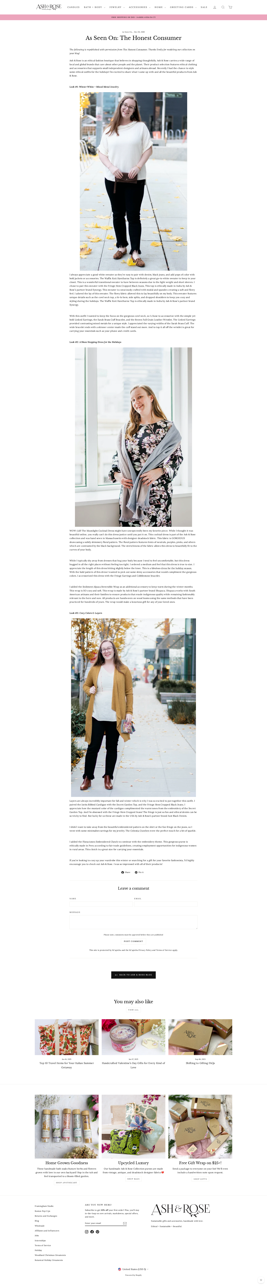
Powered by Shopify (133, 1275)
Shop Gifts (200, 1179)
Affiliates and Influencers (47, 1230)
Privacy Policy (145, 950)
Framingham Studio (44, 1206)
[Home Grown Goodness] (67, 1127)
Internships (40, 1240)
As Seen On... (127, 32)
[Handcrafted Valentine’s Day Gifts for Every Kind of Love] (133, 1037)
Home (159, 7)
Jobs (37, 1235)
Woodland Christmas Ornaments (50, 1255)
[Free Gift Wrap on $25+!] (200, 1127)
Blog (37, 1221)
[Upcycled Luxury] (133, 1127)
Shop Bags (133, 1179)
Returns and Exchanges (46, 1216)
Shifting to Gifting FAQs (200, 1063)
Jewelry (116, 7)
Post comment (133, 941)
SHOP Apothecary (66, 1183)
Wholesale (40, 1226)
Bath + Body (93, 7)
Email (138, 898)
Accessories (138, 7)
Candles (73, 7)
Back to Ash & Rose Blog (135, 975)
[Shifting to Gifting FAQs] (200, 1037)
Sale (204, 7)
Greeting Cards (182, 7)
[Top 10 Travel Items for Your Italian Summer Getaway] (67, 1037)
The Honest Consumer (135, 49)
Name (73, 898)
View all (133, 1010)
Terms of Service (164, 950)
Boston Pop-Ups (42, 1211)
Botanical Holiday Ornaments (49, 1260)
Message (75, 912)
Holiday (38, 1250)
